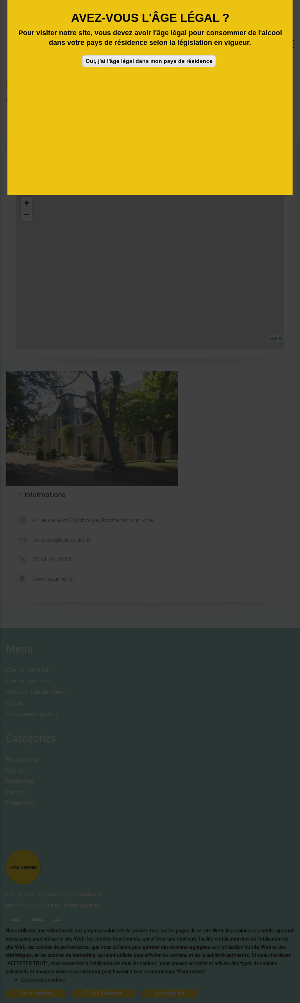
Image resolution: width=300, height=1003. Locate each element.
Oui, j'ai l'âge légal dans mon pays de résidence (149, 61)
